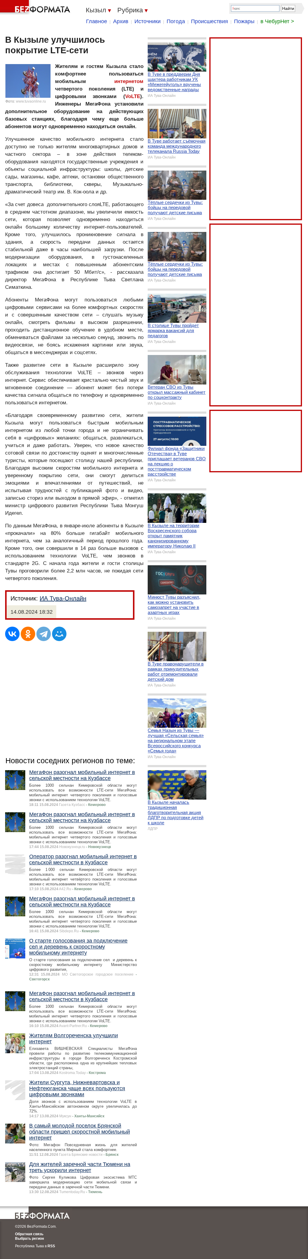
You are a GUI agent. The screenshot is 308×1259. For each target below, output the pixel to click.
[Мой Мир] (59, 634)
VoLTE (132, 96)
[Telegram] (43, 634)
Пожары (244, 21)
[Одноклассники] (28, 634)
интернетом (128, 81)
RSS (51, 1246)
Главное (96, 21)
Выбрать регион (29, 1238)
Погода (176, 21)
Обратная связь (29, 1234)
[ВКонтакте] (12, 634)
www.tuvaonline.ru (31, 101)
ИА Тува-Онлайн (63, 598)
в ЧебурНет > (277, 21)
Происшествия (209, 21)
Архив (120, 21)
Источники (147, 21)
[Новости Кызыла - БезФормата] (36, 7)
